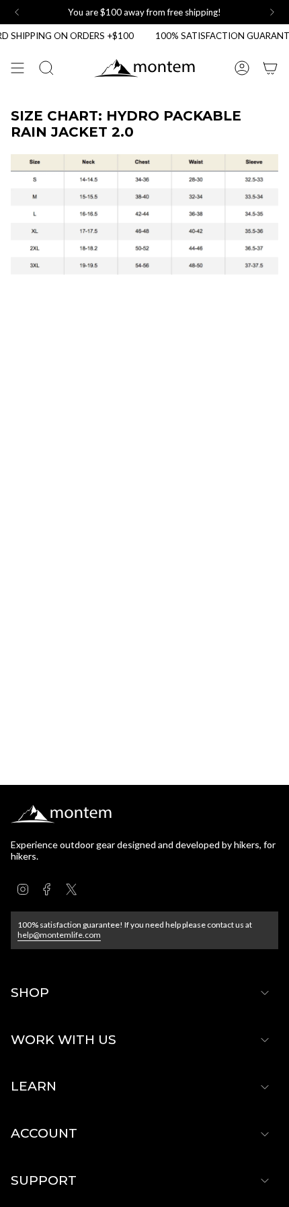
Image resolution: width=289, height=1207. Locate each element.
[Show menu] (17, 68)
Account (44, 1133)
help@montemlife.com (59, 935)
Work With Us (63, 1039)
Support (44, 1180)
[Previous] (17, 12)
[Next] (272, 12)
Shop (30, 992)
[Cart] (270, 68)
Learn (33, 1086)
